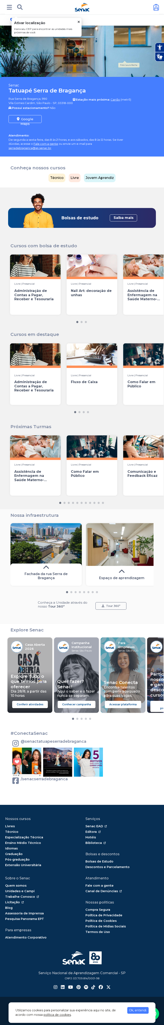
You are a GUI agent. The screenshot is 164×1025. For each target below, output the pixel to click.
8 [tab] (90, 502)
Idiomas (11, 848)
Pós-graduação (17, 859)
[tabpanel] (35, 284)
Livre (74, 178)
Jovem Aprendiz (100, 178)
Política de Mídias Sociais (105, 926)
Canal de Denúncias (101, 891)
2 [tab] (81, 321)
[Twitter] (108, 988)
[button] (9, 7)
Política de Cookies (101, 921)
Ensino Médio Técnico (23, 843)
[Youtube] (70, 988)
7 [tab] (86, 502)
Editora (91, 832)
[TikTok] (93, 988)
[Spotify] (86, 988)
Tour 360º (113, 606)
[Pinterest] (78, 988)
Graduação (14, 854)
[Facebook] (101, 988)
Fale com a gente (46, 143)
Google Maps (26, 120)
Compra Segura (97, 910)
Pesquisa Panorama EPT (24, 919)
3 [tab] (86, 321)
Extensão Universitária (23, 865)
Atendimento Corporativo (26, 937)
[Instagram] (55, 988)
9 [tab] (94, 502)
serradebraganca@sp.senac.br (30, 148)
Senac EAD (94, 826)
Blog (9, 908)
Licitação (12, 902)
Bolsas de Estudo (99, 861)
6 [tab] (81, 502)
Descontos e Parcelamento (107, 867)
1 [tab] (77, 321)
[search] (20, 7)
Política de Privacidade (103, 915)
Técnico (57, 178)
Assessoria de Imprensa (24, 913)
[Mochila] (156, 7)
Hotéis (90, 837)
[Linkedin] (63, 988)
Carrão (115, 99)
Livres (10, 826)
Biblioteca (93, 843)
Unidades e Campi (20, 891)
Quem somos (15, 885)
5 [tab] (77, 502)
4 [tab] (88, 411)
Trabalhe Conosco (20, 897)
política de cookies (57, 1015)
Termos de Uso (97, 932)
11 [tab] (103, 502)
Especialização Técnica (24, 837)
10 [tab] (99, 502)
